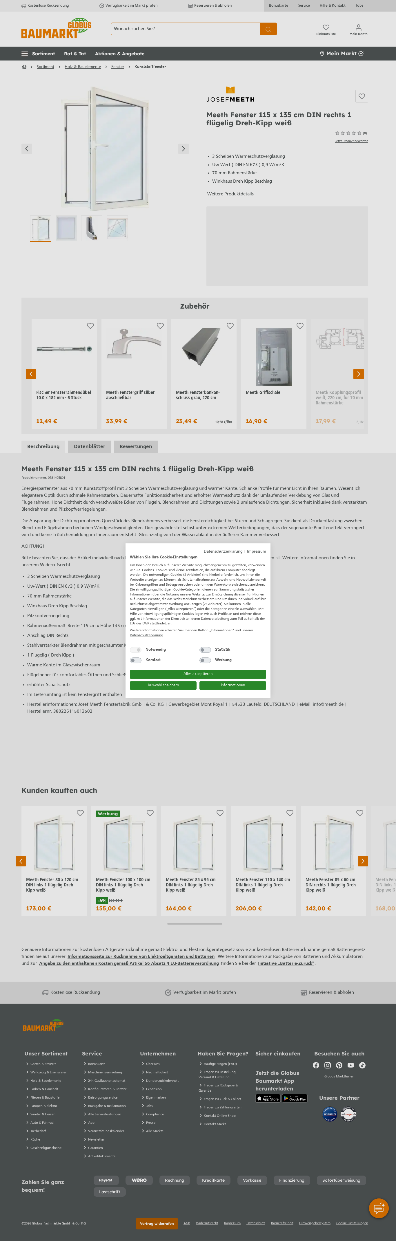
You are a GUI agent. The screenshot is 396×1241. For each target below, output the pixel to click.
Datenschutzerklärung (223, 551)
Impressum (256, 551)
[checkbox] (135, 650)
